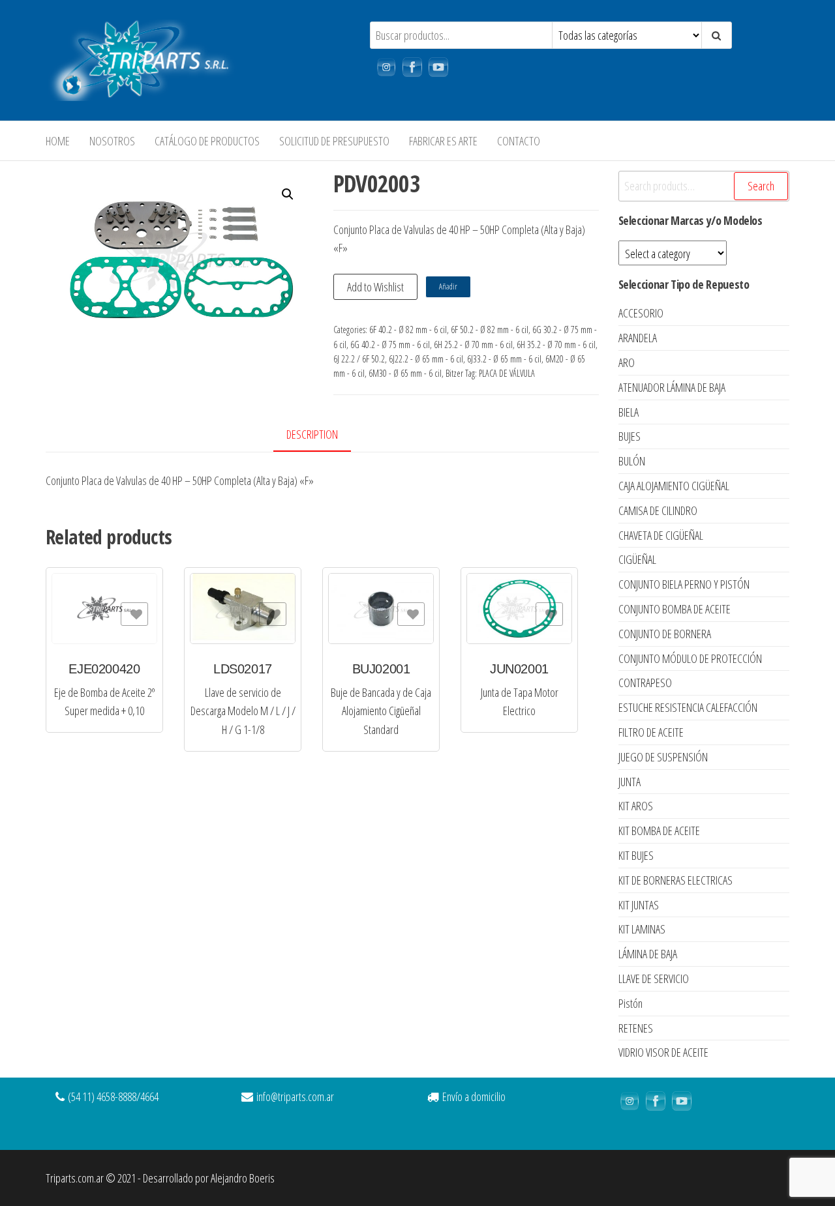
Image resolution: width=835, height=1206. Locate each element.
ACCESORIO (640, 313)
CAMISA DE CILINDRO (657, 510)
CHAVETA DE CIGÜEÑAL (660, 535)
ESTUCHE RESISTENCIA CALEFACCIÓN (687, 707)
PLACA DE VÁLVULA (507, 373)
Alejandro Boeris (243, 1178)
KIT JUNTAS (638, 905)
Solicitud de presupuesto (334, 141)
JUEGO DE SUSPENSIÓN (663, 757)
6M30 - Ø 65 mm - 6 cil (405, 373)
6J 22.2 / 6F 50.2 (359, 359)
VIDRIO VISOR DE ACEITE (663, 1052)
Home (58, 141)
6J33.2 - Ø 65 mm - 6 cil (504, 359)
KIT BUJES (636, 855)
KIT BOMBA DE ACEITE (659, 830)
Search (761, 186)
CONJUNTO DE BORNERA (664, 633)
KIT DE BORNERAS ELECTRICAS (675, 880)
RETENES (635, 1028)
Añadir (448, 286)
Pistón (630, 1003)
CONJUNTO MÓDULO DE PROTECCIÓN (690, 658)
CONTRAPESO (645, 682)
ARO (626, 362)
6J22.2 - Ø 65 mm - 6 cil (426, 359)
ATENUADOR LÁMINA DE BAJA (671, 387)
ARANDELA (637, 338)
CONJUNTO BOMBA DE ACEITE (674, 609)
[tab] (322, 435)
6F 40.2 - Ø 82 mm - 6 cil (408, 329)
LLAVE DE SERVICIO (653, 978)
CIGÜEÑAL (637, 559)
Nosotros (112, 141)
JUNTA (629, 781)
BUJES (629, 436)
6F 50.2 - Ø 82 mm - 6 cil (489, 329)
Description (312, 434)
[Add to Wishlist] (134, 614)
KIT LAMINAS (641, 929)
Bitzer (454, 373)
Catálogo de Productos (207, 141)
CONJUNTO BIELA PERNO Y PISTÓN (684, 584)
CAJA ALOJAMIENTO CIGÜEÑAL (673, 485)
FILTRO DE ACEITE (651, 732)
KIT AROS (635, 806)
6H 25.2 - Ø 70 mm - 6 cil (473, 344)
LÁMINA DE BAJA (647, 954)
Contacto (518, 141)
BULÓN (631, 461)
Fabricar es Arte (443, 141)
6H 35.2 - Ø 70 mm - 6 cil (556, 344)
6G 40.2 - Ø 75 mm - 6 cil (390, 344)
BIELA (628, 412)
